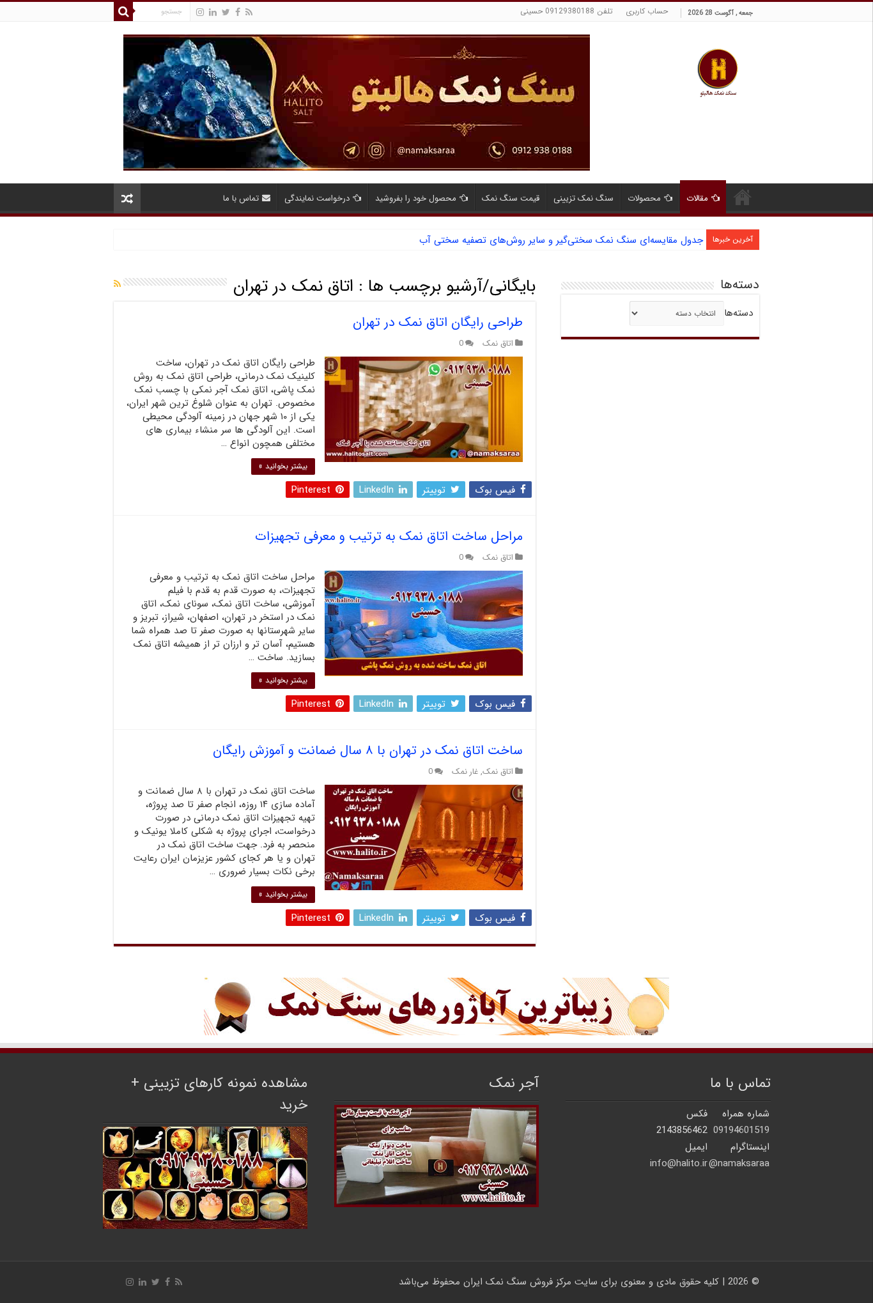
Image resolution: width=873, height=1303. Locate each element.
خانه (742, 196)
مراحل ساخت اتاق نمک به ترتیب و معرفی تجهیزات (389, 536)
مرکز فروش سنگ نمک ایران (517, 1282)
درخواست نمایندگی (317, 198)
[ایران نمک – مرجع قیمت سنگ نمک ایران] (718, 71)
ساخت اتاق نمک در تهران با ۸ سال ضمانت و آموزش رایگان (368, 750)
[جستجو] (123, 11)
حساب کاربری (647, 11)
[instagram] (200, 12)
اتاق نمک (498, 343)
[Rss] (249, 12)
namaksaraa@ (739, 1163)
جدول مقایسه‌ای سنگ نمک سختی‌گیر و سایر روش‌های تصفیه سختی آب (561, 240)
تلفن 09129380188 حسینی (566, 11)
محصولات (644, 198)
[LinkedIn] (213, 12)
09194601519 (741, 1130)
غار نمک (465, 772)
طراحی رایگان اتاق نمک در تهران (438, 322)
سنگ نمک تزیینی (583, 198)
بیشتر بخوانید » (283, 466)
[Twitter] (225, 12)
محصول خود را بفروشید (415, 198)
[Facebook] (238, 12)
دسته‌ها (738, 313)
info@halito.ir (678, 1163)
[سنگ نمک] (356, 102)
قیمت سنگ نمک (510, 198)
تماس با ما (241, 198)
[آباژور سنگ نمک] (436, 1006)
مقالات (697, 198)
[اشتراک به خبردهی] (117, 284)
